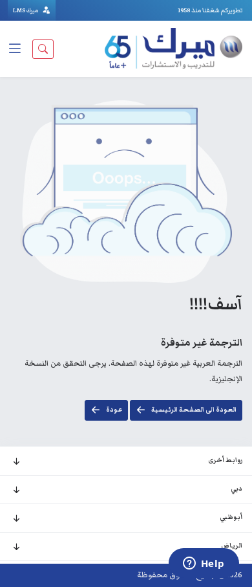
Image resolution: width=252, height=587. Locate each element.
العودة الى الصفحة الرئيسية (193, 409)
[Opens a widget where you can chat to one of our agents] (203, 564)
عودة (114, 409)
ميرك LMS (26, 10)
